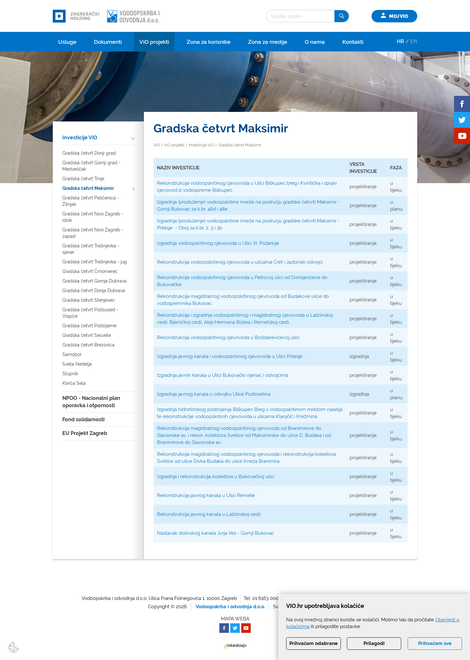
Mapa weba (235, 619)
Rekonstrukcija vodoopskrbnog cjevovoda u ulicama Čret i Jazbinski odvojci (240, 262)
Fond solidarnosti (83, 419)
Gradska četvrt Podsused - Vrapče (90, 313)
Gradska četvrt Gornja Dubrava (94, 280)
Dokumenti (108, 42)
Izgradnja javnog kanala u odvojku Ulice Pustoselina (213, 394)
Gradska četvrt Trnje (83, 178)
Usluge (67, 42)
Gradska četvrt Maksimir (88, 188)
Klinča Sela (74, 383)
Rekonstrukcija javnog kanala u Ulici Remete (206, 495)
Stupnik (70, 373)
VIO (156, 145)
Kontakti (353, 42)
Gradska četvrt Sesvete (86, 335)
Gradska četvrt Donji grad (89, 153)
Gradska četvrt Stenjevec (88, 300)
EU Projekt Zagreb (84, 433)
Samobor (72, 354)
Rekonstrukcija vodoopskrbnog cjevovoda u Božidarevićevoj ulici (228, 337)
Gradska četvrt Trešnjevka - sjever (90, 249)
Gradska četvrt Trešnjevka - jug (94, 261)
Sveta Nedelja (77, 364)
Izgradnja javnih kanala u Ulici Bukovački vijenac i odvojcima (222, 375)
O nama (315, 42)
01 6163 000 (265, 598)
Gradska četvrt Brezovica (88, 344)
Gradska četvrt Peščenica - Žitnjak (90, 201)
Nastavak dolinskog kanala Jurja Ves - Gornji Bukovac (215, 533)
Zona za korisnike (209, 42)
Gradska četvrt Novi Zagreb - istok (92, 217)
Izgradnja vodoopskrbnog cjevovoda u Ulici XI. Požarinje (218, 243)
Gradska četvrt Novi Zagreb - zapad (92, 233)
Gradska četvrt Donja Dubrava (93, 290)
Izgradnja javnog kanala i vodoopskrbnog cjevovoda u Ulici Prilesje (229, 356)
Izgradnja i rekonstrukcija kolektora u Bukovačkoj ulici (216, 476)
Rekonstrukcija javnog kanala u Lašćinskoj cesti (209, 514)
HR (400, 41)
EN (413, 41)
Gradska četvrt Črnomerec (90, 271)
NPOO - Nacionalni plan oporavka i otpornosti (91, 401)
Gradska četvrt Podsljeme (89, 325)
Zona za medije (267, 42)
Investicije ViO (79, 138)
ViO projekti (154, 42)
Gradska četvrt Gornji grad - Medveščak (91, 166)
